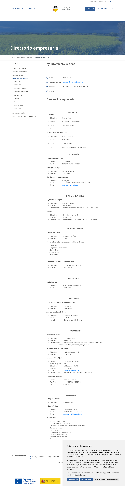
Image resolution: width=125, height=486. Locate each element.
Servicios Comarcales (18, 113)
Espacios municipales (18, 75)
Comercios (17, 98)
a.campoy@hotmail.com (70, 185)
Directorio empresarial (20, 78)
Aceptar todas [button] (73, 479)
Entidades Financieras (20, 88)
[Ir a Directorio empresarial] (110, 1)
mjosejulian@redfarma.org (72, 370)
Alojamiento (17, 81)
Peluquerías (17, 109)
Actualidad (102, 9)
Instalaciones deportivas (19, 68)
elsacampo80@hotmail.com (72, 414)
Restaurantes (18, 95)
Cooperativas (18, 102)
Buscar (113, 8)
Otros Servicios (18, 105)
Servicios (90, 9)
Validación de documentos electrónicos (24, 116)
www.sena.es (67, 91)
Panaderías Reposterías (21, 91)
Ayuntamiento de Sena (18, 58)
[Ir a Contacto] (112, 1)
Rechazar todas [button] (86, 479)
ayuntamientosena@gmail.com (73, 82)
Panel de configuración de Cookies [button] (106, 479)
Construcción (18, 85)
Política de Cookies (79, 475)
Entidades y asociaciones (20, 71)
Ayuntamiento (18, 9)
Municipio (32, 9)
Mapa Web (61, 462)
